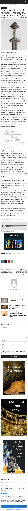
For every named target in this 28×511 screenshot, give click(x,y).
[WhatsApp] (12, 261)
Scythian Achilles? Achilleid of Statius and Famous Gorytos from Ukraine (17, 307)
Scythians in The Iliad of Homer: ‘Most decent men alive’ (13, 482)
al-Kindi (3, 52)
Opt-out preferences (10, 509)
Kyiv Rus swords (8, 253)
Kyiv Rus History (8, 5)
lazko (4, 17)
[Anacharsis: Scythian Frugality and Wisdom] (4, 300)
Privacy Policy (18, 509)
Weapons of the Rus (16, 253)
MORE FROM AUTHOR (19, 296)
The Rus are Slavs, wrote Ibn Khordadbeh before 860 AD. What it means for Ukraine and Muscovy (17, 314)
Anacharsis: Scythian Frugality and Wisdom (10, 485)
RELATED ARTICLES (8, 296)
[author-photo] (14, 285)
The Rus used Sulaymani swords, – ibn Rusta (12, 219)
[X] (5, 261)
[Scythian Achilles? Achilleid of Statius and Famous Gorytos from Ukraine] (4, 307)
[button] (26, 493)
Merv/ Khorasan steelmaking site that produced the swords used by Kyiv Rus (21, 272)
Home (2, 5)
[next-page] (4, 320)
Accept (14, 506)
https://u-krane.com (14, 289)
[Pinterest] (9, 261)
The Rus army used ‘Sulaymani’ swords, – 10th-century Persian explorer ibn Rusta (6, 272)
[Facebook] (2, 261)
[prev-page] (2, 320)
